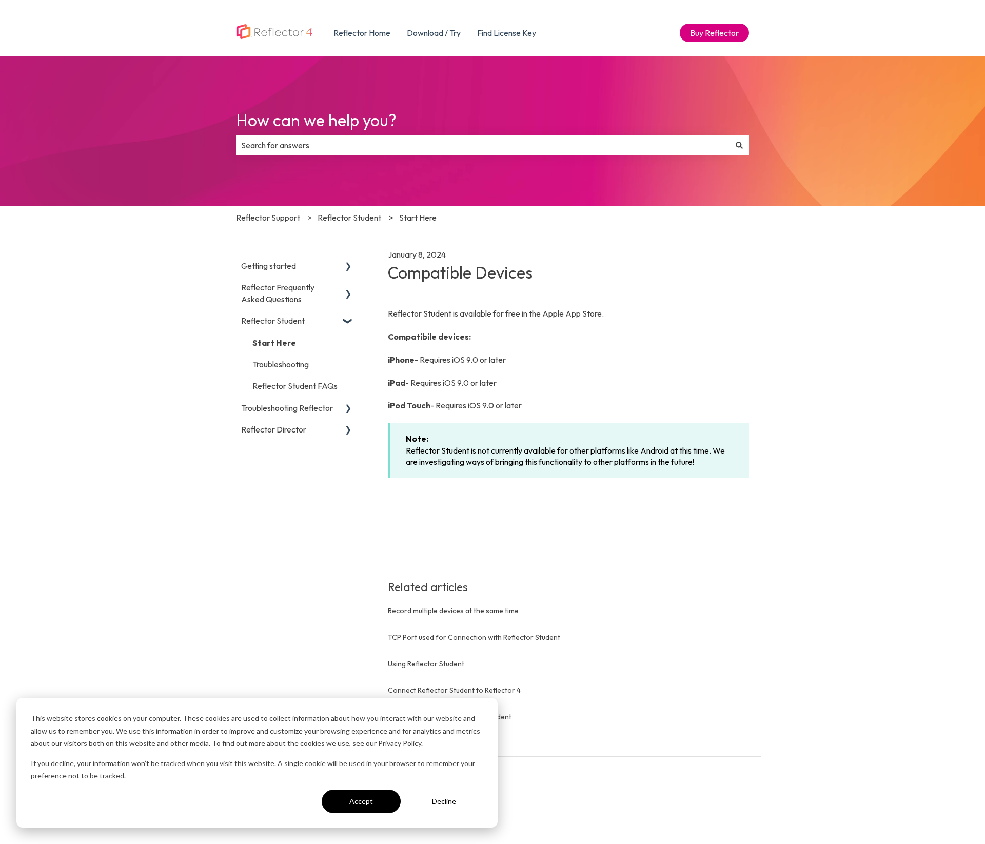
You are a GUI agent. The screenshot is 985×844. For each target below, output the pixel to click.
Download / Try (434, 33)
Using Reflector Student (426, 664)
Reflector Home (361, 33)
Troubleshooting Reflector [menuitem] (287, 408)
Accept (361, 801)
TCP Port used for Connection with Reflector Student (474, 637)
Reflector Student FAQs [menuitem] (295, 386)
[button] (348, 266)
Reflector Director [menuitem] (273, 429)
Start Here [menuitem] (274, 343)
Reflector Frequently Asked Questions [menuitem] (277, 293)
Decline (444, 801)
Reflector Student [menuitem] (273, 321)
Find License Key (506, 33)
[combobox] (483, 145)
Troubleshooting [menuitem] (280, 364)
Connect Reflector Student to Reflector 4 (454, 690)
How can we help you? (316, 120)
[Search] (739, 145)
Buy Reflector (714, 33)
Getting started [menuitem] (268, 266)
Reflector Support (268, 217)
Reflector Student (349, 217)
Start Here (418, 217)
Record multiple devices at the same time (453, 610)
